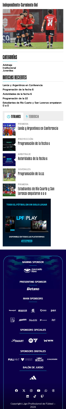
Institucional (9, 68)
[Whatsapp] (46, 390)
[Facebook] (16, 390)
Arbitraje (7, 65)
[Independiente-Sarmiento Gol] (33, 48)
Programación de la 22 (15, 98)
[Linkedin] (27, 396)
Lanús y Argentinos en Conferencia (22, 85)
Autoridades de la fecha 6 (17, 94)
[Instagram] (31, 390)
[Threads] (53, 390)
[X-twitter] (24, 390)
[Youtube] (38, 390)
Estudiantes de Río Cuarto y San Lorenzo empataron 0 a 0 (36, 191)
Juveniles (8, 70)
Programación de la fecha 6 (18, 89)
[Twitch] (42, 396)
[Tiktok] (35, 396)
